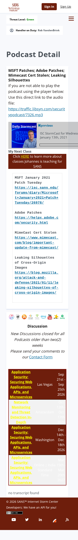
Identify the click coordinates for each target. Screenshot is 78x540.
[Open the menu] (71, 19)
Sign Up (65, 7)
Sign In (49, 7)
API (43, 507)
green (30, 19)
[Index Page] (13, 6)
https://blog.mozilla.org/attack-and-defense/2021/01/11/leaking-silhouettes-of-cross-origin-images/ (36, 283)
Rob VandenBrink (48, 30)
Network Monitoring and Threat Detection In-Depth (21, 412)
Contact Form (41, 356)
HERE (25, 156)
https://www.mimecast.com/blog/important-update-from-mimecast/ (36, 243)
